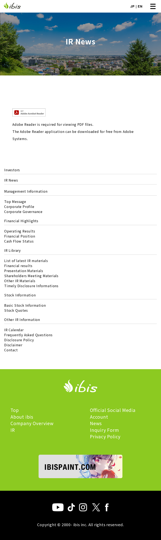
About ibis (21, 417)
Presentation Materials (23, 270)
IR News (11, 180)
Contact (11, 349)
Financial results (18, 265)
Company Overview (32, 423)
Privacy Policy (105, 436)
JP (132, 6)
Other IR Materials (19, 280)
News (96, 423)
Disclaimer (13, 344)
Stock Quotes (16, 310)
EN (140, 6)
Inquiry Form (104, 430)
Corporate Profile (19, 206)
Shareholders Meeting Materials (31, 275)
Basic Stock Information (25, 305)
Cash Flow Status (19, 241)
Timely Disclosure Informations (31, 285)
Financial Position (19, 236)
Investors (12, 169)
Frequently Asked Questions (28, 334)
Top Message (15, 201)
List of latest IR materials (26, 260)
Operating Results (19, 231)
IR (12, 430)
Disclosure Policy (19, 339)
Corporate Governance (23, 211)
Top (14, 410)
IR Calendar (14, 329)
